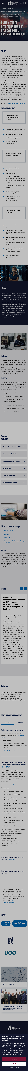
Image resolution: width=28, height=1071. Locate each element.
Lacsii (6, 534)
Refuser (14, 1063)
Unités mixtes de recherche (8, 984)
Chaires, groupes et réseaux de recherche (12, 10)
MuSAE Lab (7, 530)
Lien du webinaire (6, 785)
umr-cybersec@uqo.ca (19, 923)
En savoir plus (17, 1054)
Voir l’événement (9, 751)
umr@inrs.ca (6, 923)
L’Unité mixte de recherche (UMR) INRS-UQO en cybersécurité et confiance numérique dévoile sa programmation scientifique (12, 1008)
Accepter (14, 1059)
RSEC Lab (7, 537)
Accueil (3, 8)
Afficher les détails (14, 1067)
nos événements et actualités (15, 103)
